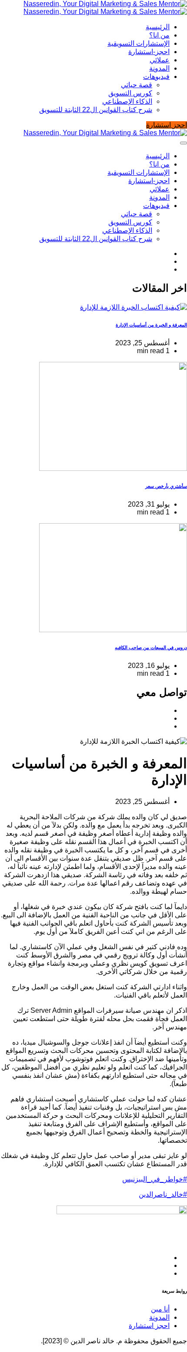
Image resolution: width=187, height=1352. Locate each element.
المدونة (159, 68)
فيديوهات (156, 76)
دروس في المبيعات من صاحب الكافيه (151, 647)
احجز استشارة (149, 1325)
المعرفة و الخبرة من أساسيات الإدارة (151, 324)
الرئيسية (158, 27)
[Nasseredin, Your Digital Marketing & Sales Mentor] (105, 7)
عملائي (160, 60)
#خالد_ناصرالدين (163, 1194)
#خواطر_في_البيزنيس (154, 1179)
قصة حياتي (136, 85)
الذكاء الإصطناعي (127, 101)
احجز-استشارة (149, 51)
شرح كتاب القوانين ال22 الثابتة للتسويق (95, 109)
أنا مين (160, 1309)
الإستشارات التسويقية (138, 43)
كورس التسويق (130, 93)
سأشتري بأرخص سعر (166, 486)
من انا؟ (159, 35)
